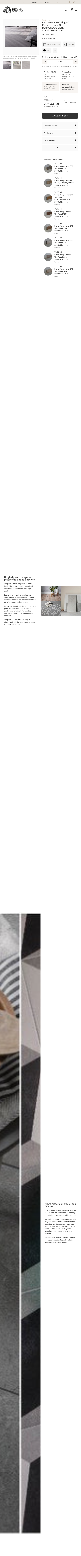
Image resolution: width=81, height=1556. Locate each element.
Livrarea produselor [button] (51, 148)
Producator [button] (48, 133)
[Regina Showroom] (13, 9)
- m (45, 62)
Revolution (46, 20)
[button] (66, 9)
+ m (75, 62)
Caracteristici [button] (49, 140)
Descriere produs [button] (50, 125)
